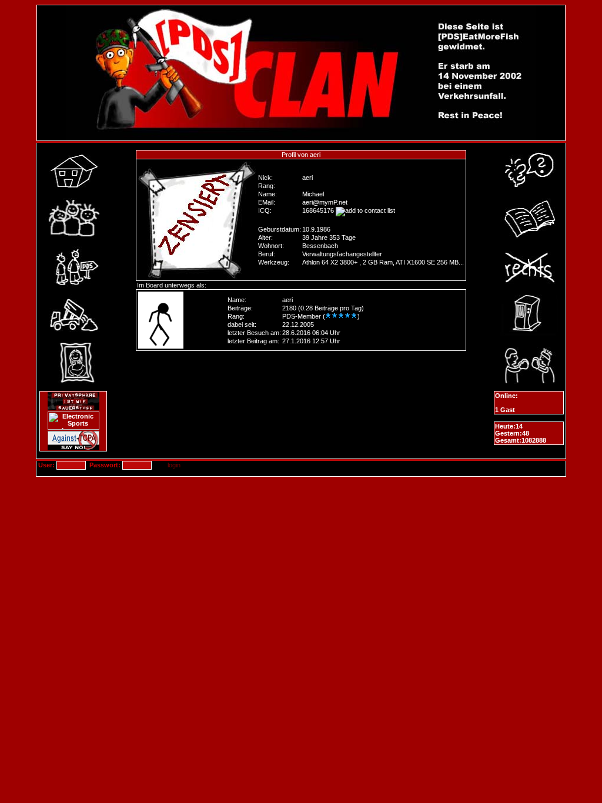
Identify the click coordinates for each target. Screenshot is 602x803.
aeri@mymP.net (324, 202)
